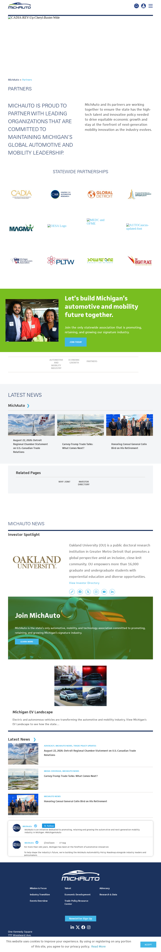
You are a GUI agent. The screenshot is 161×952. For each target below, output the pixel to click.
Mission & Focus (38, 888)
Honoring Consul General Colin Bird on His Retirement (129, 446)
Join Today (76, 341)
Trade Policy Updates (84, 745)
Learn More (26, 641)
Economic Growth (74, 361)
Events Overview (39, 900)
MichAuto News (64, 745)
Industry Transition (40, 894)
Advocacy (49, 745)
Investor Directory (84, 483)
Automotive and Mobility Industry (56, 364)
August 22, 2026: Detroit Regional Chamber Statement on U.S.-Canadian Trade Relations (30, 446)
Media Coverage (53, 771)
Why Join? (64, 481)
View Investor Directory (84, 583)
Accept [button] (148, 944)
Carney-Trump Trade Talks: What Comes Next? (77, 446)
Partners (92, 361)
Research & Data (108, 894)
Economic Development (77, 894)
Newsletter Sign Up (80, 918)
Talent (68, 888)
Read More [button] (98, 946)
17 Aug (62, 842)
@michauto (49, 842)
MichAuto (16, 405)
